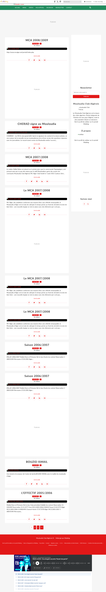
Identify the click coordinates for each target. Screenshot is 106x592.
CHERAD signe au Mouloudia (37, 124)
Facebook (49, 7)
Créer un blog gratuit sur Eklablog (30, 543)
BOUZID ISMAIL (37, 462)
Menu (24, 7)
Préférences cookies (52, 545)
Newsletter (60, 7)
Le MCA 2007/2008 (37, 190)
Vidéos (31, 7)
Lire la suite (37, 56)
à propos (57, 567)
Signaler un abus (54, 543)
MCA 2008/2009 (37, 40)
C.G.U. (61, 543)
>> (42, 527)
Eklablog (67, 538)
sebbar (87, 122)
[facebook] (55, 2)
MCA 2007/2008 (37, 157)
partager (48, 567)
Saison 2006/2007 (37, 345)
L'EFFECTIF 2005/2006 (36, 493)
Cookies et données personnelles (95, 543)
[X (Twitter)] (57, 2)
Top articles (41, 543)
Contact (69, 7)
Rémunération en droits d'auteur (71, 543)
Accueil (17, 7)
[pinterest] (60, 2)
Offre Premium (83, 543)
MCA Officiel (40, 7)
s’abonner (38, 567)
